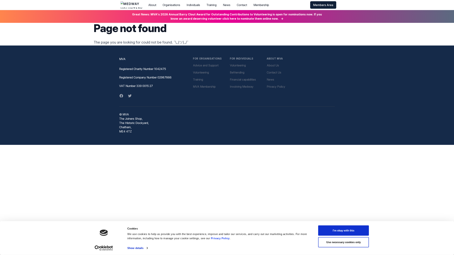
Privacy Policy (220, 238)
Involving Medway (241, 86)
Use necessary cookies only (343, 241)
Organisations (171, 5)
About (152, 5)
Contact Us (274, 72)
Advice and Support (205, 65)
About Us (273, 65)
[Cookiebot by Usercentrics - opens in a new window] (103, 248)
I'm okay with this (343, 230)
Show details (135, 248)
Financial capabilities (243, 79)
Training (211, 5)
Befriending (237, 72)
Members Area (323, 5)
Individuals (193, 5)
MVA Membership (204, 86)
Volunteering (201, 72)
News (226, 5)
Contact (242, 5)
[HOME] (132, 4)
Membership (261, 5)
